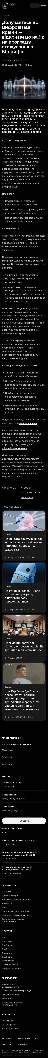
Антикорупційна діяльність (16, 899)
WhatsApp (7, 764)
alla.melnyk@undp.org (14, 448)
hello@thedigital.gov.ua (13, 798)
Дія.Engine (7, 957)
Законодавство (10, 1028)
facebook (26, 488)
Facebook (7, 1038)
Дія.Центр (7, 953)
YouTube (6, 1044)
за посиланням (28, 423)
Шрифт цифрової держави (16, 911)
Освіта (5, 16)
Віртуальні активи (11, 969)
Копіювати (27, 497)
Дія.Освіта (7, 941)
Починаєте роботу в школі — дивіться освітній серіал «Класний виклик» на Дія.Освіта (23, 544)
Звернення (7, 998)
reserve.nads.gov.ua (12, 873)
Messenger (7, 750)
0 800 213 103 (8, 844)
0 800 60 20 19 (9, 859)
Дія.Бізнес (7, 945)
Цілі (4, 907)
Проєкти (7, 931)
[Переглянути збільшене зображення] (24, 87)
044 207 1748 (8, 786)
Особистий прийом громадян (17, 991)
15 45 (4, 832)
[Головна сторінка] (6, 6)
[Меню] (43, 5)
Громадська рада (10, 995)
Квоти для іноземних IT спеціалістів (13, 1003)
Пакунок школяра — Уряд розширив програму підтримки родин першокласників (22, 596)
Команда (6, 892)
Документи (8, 1014)
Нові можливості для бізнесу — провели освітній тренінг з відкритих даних (24, 646)
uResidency (8, 961)
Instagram (24, 1038)
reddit (38, 493)
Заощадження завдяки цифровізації (13, 920)
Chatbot (24, 821)
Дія (3, 937)
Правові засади (10, 896)
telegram (26, 493)
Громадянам (9, 978)
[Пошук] (34, 5)
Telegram (7, 757)
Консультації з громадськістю (10, 985)
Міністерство (9, 885)
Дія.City (6, 949)
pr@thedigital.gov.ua (12, 810)
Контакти (7, 903)
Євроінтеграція (10, 965)
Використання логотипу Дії (16, 915)
